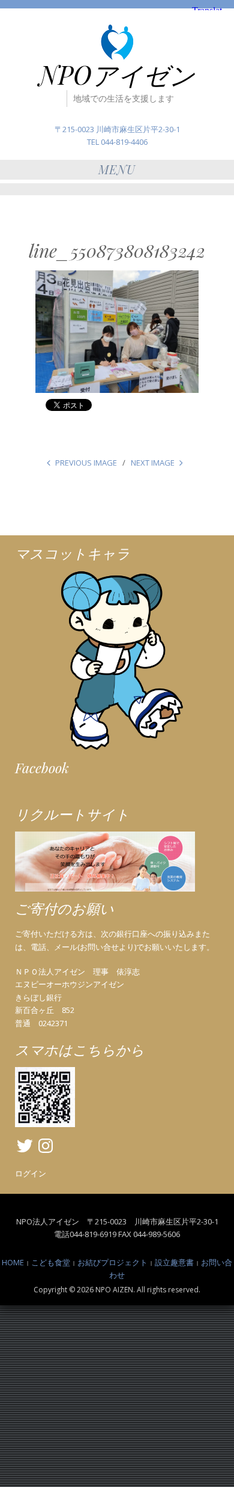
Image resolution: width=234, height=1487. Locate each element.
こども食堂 (50, 1262)
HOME (13, 1262)
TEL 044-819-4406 (117, 141)
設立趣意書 (174, 1262)
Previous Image (86, 462)
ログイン (30, 1173)
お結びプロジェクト (112, 1262)
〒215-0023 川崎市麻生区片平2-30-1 (117, 129)
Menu (117, 169)
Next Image (153, 462)
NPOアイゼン (117, 74)
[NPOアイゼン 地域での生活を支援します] (117, 41)
